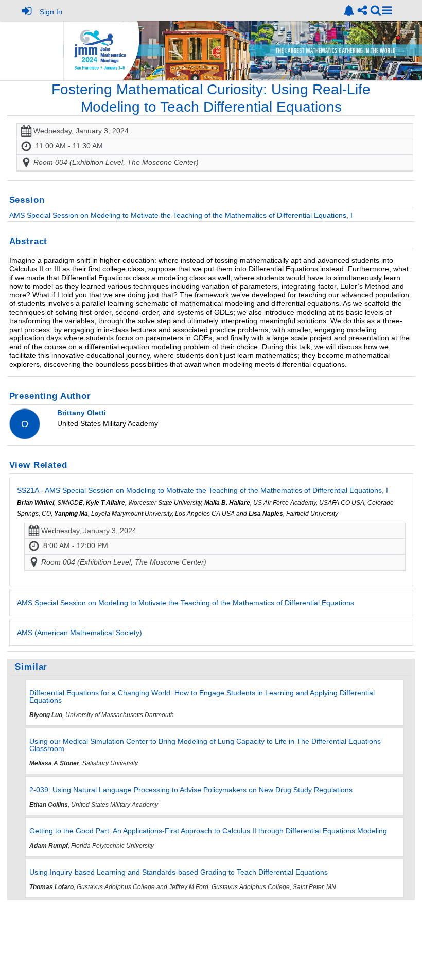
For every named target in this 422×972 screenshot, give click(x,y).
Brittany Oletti (81, 412)
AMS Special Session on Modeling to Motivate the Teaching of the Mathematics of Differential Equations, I (181, 215)
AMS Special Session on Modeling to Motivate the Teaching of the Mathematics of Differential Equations (185, 603)
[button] (387, 10)
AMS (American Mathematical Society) (79, 632)
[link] (349, 10)
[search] (375, 10)
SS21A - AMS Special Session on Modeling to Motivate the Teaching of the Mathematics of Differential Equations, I (202, 490)
